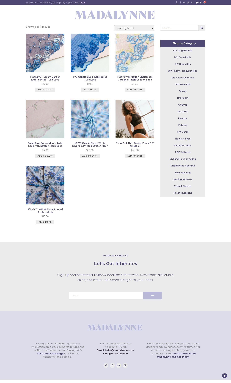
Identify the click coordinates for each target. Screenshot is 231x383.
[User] (176, 2)
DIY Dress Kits (183, 64)
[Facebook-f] (180, 2)
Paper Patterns (183, 145)
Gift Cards (183, 131)
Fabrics (182, 125)
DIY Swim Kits (183, 84)
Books (182, 91)
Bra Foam (182, 97)
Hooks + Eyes (182, 138)
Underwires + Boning (182, 165)
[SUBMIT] (152, 295)
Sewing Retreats (182, 179)
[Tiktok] (192, 2)
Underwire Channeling (183, 159)
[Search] (201, 28)
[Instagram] (188, 2)
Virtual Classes (182, 186)
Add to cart (45, 89)
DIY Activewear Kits (182, 77)
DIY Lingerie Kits (182, 50)
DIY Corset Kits (182, 57)
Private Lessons (182, 192)
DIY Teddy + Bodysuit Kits (182, 71)
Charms (182, 104)
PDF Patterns (182, 152)
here (82, 2)
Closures (183, 111)
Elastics (182, 118)
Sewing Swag (183, 172)
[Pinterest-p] (112, 365)
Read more (89, 89)
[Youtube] (184, 2)
